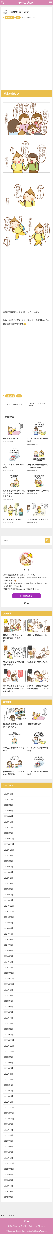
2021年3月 (8, 1152)
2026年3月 (8, 821)
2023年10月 (9, 984)
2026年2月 (8, 827)
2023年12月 (9, 973)
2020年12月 (9, 1163)
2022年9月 (8, 1057)
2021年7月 (8, 1129)
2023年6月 (8, 1006)
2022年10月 (9, 1051)
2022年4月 (8, 1085)
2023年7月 (8, 1001)
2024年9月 (8, 922)
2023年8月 (8, 995)
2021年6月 (8, 1135)
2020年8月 (8, 1180)
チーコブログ (26, 2)
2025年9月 (8, 855)
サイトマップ (40, 1226)
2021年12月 (9, 1107)
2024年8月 (8, 928)
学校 (18, 17)
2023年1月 (8, 1034)
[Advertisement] (26, 53)
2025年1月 (8, 900)
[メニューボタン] (50, 2)
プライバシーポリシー (26, 1226)
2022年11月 (9, 1045)
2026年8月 (8, 793)
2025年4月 (8, 883)
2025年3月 (8, 889)
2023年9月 (8, 989)
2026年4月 (8, 816)
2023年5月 (8, 1012)
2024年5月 (8, 945)
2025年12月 (9, 838)
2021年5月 (8, 1141)
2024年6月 (8, 939)
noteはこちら (26, 595)
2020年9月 (8, 1174)
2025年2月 (8, 894)
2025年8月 (8, 861)
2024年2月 (8, 961)
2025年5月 (8, 877)
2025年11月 (9, 844)
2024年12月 (9, 905)
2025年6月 (8, 872)
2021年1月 (8, 1157)
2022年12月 (9, 1040)
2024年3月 (8, 956)
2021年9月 (8, 1124)
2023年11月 (9, 978)
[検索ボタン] (2, 2)
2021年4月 (8, 1146)
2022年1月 (8, 1101)
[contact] (28, 603)
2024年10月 (9, 917)
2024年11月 (9, 911)
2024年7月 (8, 933)
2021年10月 (9, 1118)
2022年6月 (8, 1073)
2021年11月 (9, 1113)
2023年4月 (8, 1017)
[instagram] (25, 603)
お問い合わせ (12, 1226)
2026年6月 (8, 805)
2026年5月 (8, 810)
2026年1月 (8, 833)
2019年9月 (8, 1191)
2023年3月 (8, 1023)
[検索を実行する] (47, 540)
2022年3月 (8, 1090)
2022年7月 (8, 1068)
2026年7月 (8, 799)
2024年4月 (8, 950)
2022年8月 (8, 1062)
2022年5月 (8, 1079)
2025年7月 (8, 866)
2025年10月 (9, 849)
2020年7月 (8, 1185)
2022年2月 (8, 1096)
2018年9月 (8, 1197)
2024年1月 (8, 967)
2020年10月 (9, 1169)
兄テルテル (9, 17)
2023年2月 (8, 1029)
